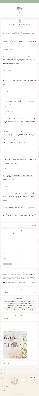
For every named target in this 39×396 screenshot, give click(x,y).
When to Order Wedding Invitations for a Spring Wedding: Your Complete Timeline (19, 301)
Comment (5, 235)
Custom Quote (2, 370)
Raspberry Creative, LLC (19, 7)
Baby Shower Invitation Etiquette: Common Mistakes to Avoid (19, 303)
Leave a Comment (19, 219)
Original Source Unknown (7, 75)
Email (4, 253)
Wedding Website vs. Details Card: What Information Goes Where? (19, 307)
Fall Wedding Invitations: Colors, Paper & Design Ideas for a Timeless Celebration (19, 309)
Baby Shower (19, 28)
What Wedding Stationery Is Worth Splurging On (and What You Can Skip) (19, 305)
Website (4, 258)
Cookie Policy (2, 369)
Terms (1, 373)
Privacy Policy (2, 372)
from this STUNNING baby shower (28, 101)
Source (4, 96)
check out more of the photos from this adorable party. (15, 197)
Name (4, 248)
